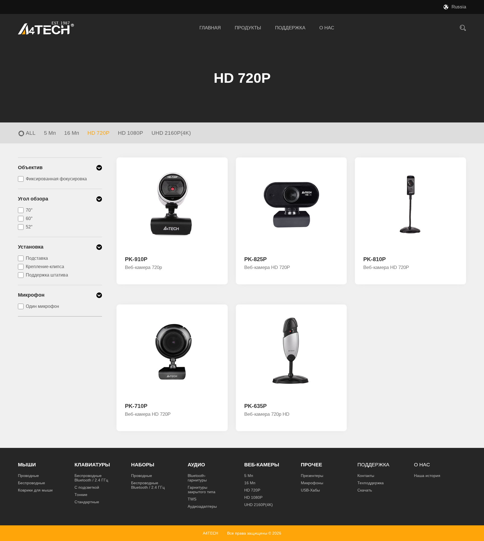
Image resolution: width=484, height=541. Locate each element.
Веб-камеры (261, 464)
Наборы (142, 464)
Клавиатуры (92, 464)
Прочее (311, 464)
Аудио (196, 464)
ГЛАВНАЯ (210, 27)
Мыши (27, 464)
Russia (459, 7)
